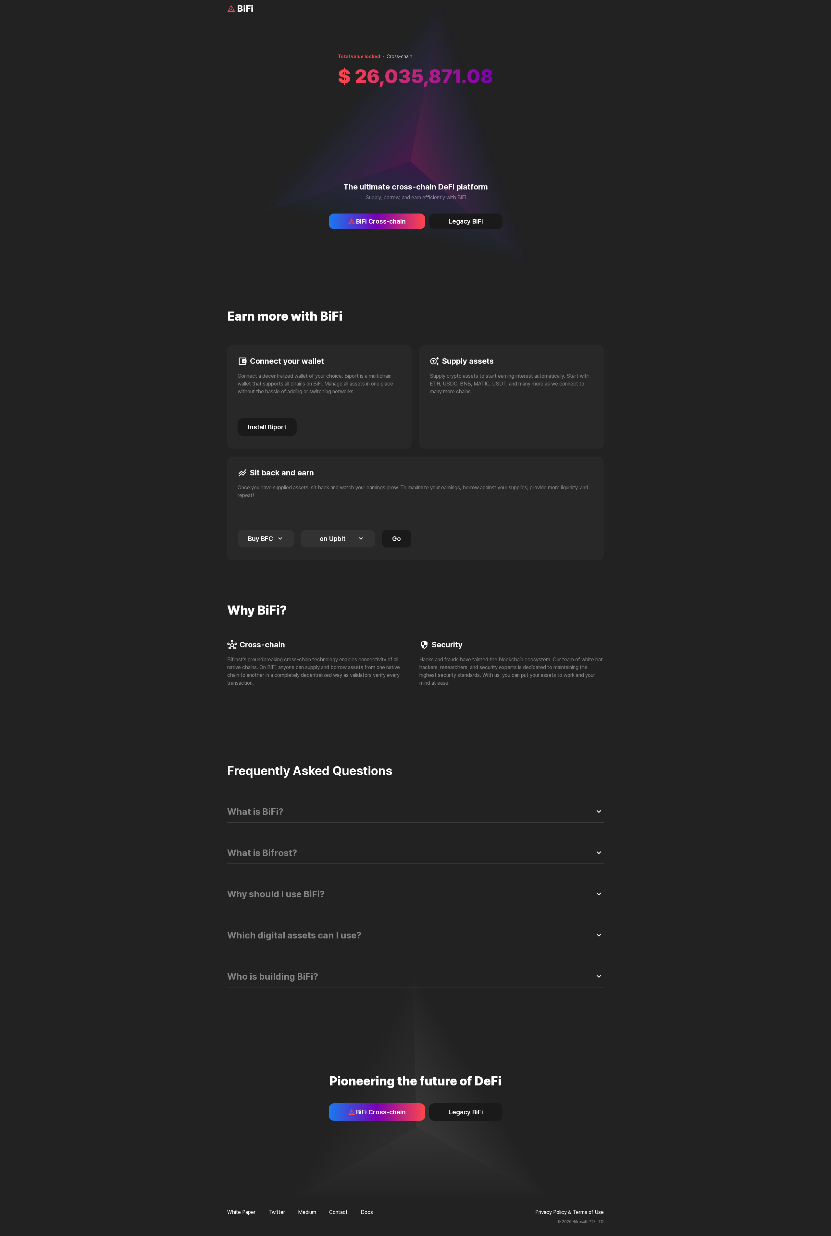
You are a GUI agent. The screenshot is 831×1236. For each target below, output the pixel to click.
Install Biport (267, 427)
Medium (307, 1212)
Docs (367, 1212)
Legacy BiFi (466, 221)
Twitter (276, 1212)
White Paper (241, 1212)
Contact (338, 1212)
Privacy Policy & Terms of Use (569, 1212)
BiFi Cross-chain (381, 221)
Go (396, 539)
